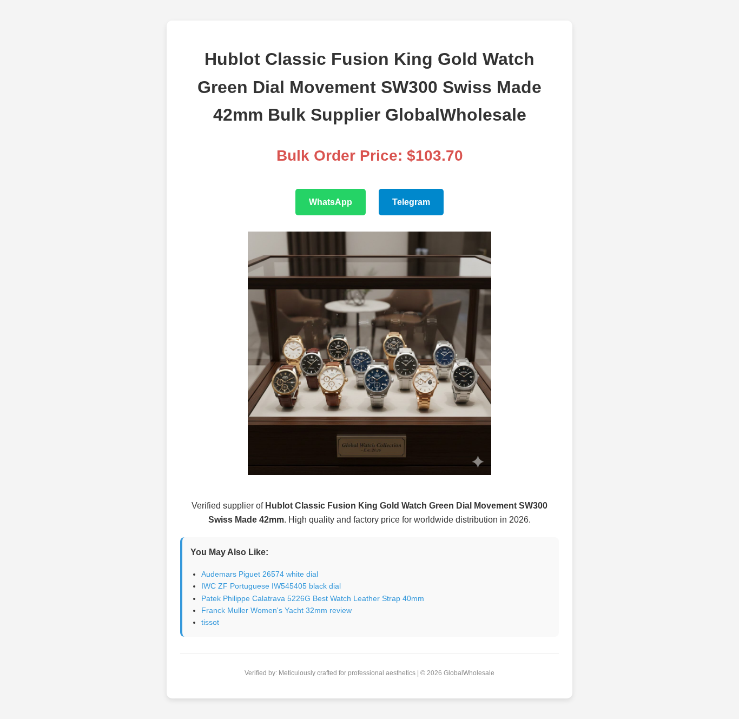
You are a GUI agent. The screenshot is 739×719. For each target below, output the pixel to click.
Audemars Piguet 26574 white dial (259, 574)
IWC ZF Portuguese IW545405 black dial (271, 586)
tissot (210, 622)
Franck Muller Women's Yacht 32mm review (276, 610)
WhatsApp (330, 202)
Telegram (411, 202)
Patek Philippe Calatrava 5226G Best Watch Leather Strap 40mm (312, 598)
